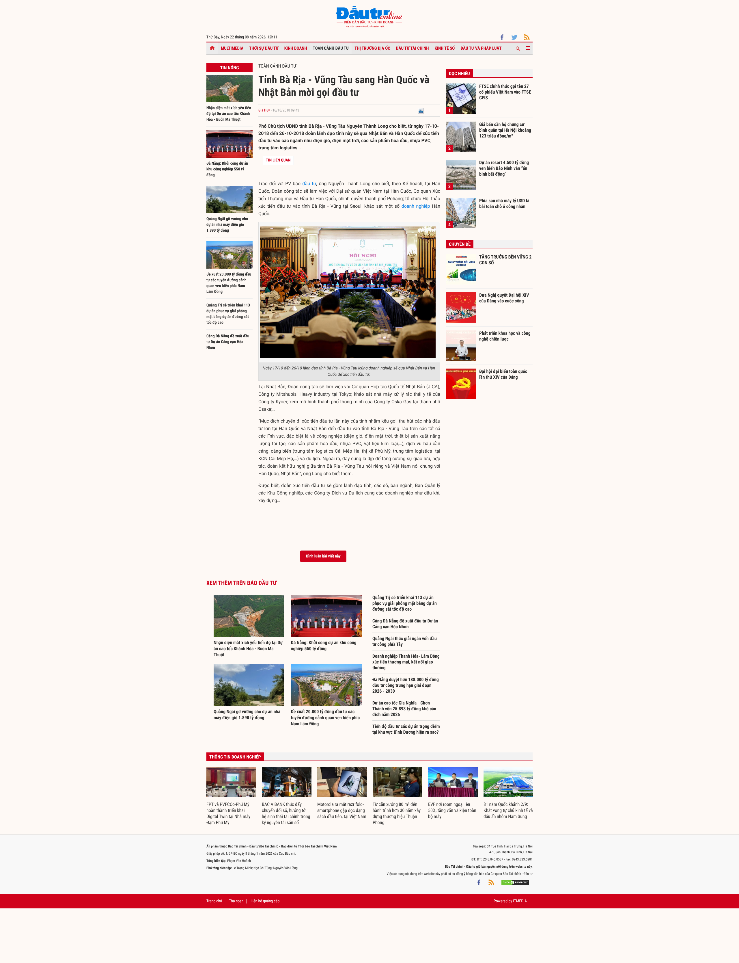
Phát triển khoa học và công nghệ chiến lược (505, 336)
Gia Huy (264, 110)
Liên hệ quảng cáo (265, 901)
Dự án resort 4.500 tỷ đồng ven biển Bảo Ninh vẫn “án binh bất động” (504, 168)
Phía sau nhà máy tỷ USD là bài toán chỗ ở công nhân (504, 203)
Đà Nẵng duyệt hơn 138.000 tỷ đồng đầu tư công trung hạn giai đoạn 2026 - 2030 (405, 685)
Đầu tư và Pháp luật (480, 48)
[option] (231, 796)
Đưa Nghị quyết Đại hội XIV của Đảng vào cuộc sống (504, 298)
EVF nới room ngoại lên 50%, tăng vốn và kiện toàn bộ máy (452, 810)
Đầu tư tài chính (412, 48)
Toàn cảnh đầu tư (331, 48)
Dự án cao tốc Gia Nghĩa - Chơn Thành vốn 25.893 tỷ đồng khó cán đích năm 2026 (404, 708)
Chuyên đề (460, 244)
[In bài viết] (421, 110)
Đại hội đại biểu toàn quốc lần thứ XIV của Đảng (503, 374)
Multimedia (232, 48)
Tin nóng (229, 67)
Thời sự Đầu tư (264, 48)
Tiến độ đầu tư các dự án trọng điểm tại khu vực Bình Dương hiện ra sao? (406, 729)
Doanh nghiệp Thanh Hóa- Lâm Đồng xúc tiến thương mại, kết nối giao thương (406, 661)
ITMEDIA (520, 901)
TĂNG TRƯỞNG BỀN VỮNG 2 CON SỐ (505, 259)
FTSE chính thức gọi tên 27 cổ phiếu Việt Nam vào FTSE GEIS (505, 91)
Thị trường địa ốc (372, 48)
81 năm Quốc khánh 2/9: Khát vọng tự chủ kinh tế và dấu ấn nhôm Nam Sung (508, 810)
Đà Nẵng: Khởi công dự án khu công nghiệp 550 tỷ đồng (227, 169)
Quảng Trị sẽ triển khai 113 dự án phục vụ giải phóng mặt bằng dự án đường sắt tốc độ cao (404, 603)
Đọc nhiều (459, 73)
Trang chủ (214, 901)
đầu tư (309, 183)
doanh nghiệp (416, 206)
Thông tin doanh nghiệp (235, 757)
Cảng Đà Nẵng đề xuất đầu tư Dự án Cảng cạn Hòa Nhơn (227, 342)
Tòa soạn (236, 901)
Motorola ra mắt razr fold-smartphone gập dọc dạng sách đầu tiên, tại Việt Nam (341, 810)
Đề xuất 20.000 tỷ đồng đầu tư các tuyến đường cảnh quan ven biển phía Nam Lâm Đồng (325, 717)
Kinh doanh (295, 48)
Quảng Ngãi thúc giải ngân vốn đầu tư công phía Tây (404, 641)
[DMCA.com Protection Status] (515, 882)
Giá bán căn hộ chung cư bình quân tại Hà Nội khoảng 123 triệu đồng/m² (505, 130)
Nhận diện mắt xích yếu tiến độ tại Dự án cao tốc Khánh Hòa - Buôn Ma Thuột (228, 114)
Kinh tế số (445, 48)
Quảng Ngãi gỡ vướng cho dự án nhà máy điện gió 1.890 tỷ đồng (227, 225)
